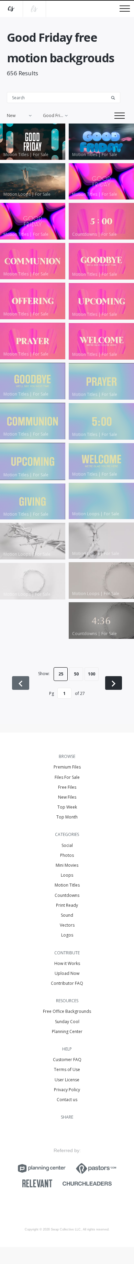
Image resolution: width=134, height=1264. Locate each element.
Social (67, 845)
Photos (67, 855)
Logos (67, 935)
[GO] (115, 97)
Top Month (67, 817)
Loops (67, 875)
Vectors (67, 925)
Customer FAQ (67, 1059)
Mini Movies (67, 865)
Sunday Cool (67, 1021)
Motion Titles (67, 885)
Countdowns (67, 895)
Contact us (67, 1099)
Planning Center (67, 1031)
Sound (67, 915)
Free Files (67, 787)
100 (91, 674)
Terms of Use (67, 1069)
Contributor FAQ (67, 983)
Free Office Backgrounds (67, 1011)
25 (60, 674)
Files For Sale (67, 777)
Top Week (67, 807)
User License (67, 1080)
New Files (67, 797)
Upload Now (67, 973)
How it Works (67, 963)
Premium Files (67, 767)
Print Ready (67, 905)
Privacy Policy (67, 1090)
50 (76, 674)
